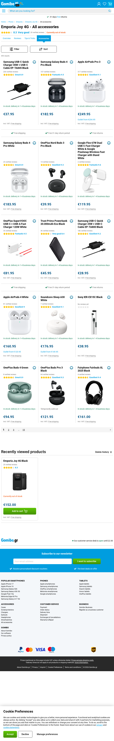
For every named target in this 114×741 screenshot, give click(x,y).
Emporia (19, 22)
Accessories (7, 604)
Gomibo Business (85, 607)
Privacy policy (6, 636)
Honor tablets (84, 591)
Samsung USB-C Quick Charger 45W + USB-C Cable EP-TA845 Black (16, 64)
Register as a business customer (91, 610)
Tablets (83, 581)
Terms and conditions (73, 667)
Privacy (35, 667)
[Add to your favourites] (34, 62)
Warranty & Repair (47, 620)
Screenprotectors (7, 610)
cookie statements (11, 727)
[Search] (109, 11)
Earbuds (4, 615)
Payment (43, 607)
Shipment (43, 615)
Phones (44, 581)
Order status (44, 610)
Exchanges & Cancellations (50, 617)
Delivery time (45, 612)
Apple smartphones (47, 584)
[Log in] (99, 4)
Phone (10, 22)
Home (3, 22)
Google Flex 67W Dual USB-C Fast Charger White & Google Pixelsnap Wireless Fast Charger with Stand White (91, 150)
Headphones (6, 617)
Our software (6, 633)
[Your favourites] (104, 4)
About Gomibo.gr (23, 667)
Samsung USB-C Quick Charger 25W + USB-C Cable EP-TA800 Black (90, 223)
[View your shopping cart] (110, 4)
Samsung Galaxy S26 (9, 589)
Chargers (4, 612)
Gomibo (5, 627)
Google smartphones (48, 594)
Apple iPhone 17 (7, 584)
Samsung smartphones (49, 586)
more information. (81, 663)
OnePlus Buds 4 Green (15, 367)
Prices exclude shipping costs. (82, 660)
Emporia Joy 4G (31, 22)
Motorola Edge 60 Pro (9, 596)
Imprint (43, 667)
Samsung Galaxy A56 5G (10, 591)
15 (24, 430)
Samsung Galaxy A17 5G (10, 599)
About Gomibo (6, 631)
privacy (99, 725)
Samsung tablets (85, 586)
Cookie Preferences (55, 667)
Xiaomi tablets (84, 589)
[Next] (110, 429)
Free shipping (16, 124)
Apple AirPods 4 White (16, 297)
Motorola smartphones (48, 591)
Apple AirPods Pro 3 (89, 61)
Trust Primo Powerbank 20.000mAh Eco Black (54, 222)
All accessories (45, 22)
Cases (3, 607)
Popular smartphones (13, 581)
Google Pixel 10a (7, 594)
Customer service (49, 604)
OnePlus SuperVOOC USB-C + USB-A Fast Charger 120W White (15, 223)
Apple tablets (84, 584)
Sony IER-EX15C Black (90, 297)
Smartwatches (6, 620)
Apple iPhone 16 (7, 586)
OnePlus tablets (85, 594)
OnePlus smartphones (48, 589)
